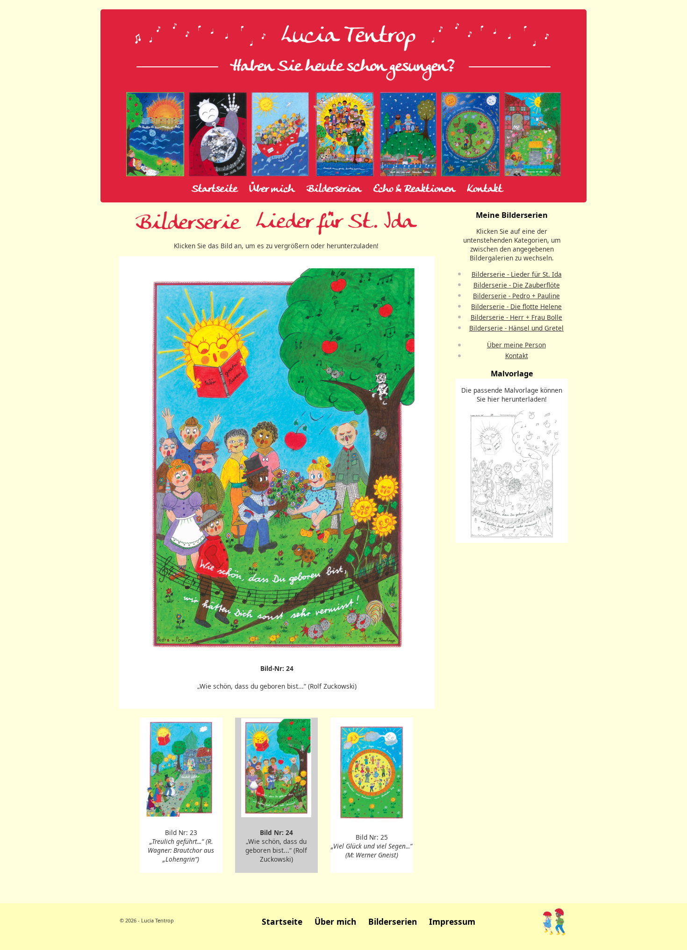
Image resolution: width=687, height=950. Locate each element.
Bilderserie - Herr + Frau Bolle (516, 317)
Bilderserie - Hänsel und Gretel (516, 328)
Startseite (214, 189)
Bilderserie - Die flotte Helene (516, 306)
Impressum (452, 921)
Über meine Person (516, 344)
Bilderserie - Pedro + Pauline (516, 295)
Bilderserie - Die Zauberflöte (516, 285)
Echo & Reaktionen (414, 189)
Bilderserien (334, 189)
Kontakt (484, 189)
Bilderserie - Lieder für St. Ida (517, 274)
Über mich (272, 189)
